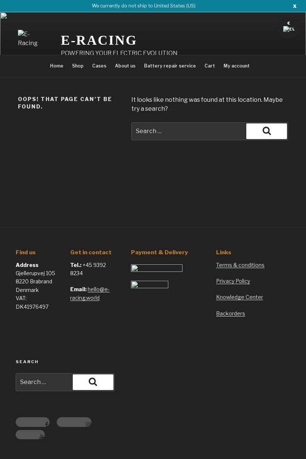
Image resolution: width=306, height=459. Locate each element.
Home (56, 66)
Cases (99, 66)
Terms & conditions (240, 265)
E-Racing (99, 40)
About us (125, 66)
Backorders (230, 313)
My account (237, 66)
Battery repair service (170, 66)
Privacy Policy (233, 281)
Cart (209, 66)
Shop (78, 66)
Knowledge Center (239, 297)
